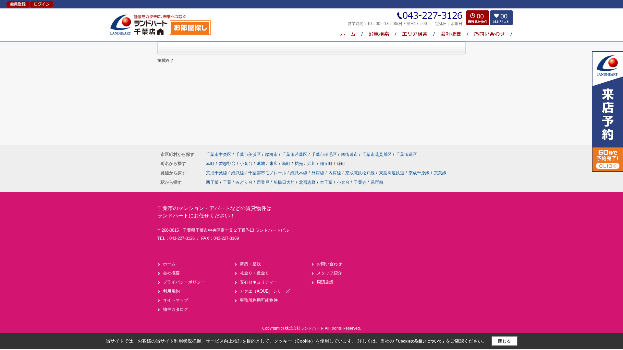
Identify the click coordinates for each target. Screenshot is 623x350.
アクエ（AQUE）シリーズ (265, 291)
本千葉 (326, 182)
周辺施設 (325, 282)
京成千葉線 (217, 172)
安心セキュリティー (259, 282)
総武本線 (299, 172)
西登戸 (263, 182)
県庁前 (377, 182)
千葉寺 (360, 182)
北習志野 (307, 182)
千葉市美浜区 (248, 154)
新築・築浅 (250, 264)
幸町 (211, 163)
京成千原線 (420, 172)
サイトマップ (175, 300)
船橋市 (271, 154)
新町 (287, 163)
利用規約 (171, 291)
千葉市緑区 (406, 154)
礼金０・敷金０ (254, 273)
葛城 (261, 163)
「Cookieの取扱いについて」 (420, 341)
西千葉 (212, 182)
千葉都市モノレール (267, 172)
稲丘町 (327, 163)
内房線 (335, 172)
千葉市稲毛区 (324, 154)
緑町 (341, 163)
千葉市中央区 (218, 154)
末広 (274, 163)
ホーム (169, 264)
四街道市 (349, 154)
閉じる (504, 341)
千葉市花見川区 (377, 154)
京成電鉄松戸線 (360, 172)
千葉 (227, 182)
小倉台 (247, 163)
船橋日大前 (284, 182)
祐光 (299, 163)
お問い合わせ (329, 264)
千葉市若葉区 (294, 154)
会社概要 (171, 273)
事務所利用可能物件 (259, 300)
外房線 (318, 172)
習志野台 (228, 163)
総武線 (238, 172)
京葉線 (440, 172)
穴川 (312, 163)
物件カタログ (175, 309)
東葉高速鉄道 (392, 172)
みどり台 (244, 182)
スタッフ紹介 (329, 273)
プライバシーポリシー (184, 282)
